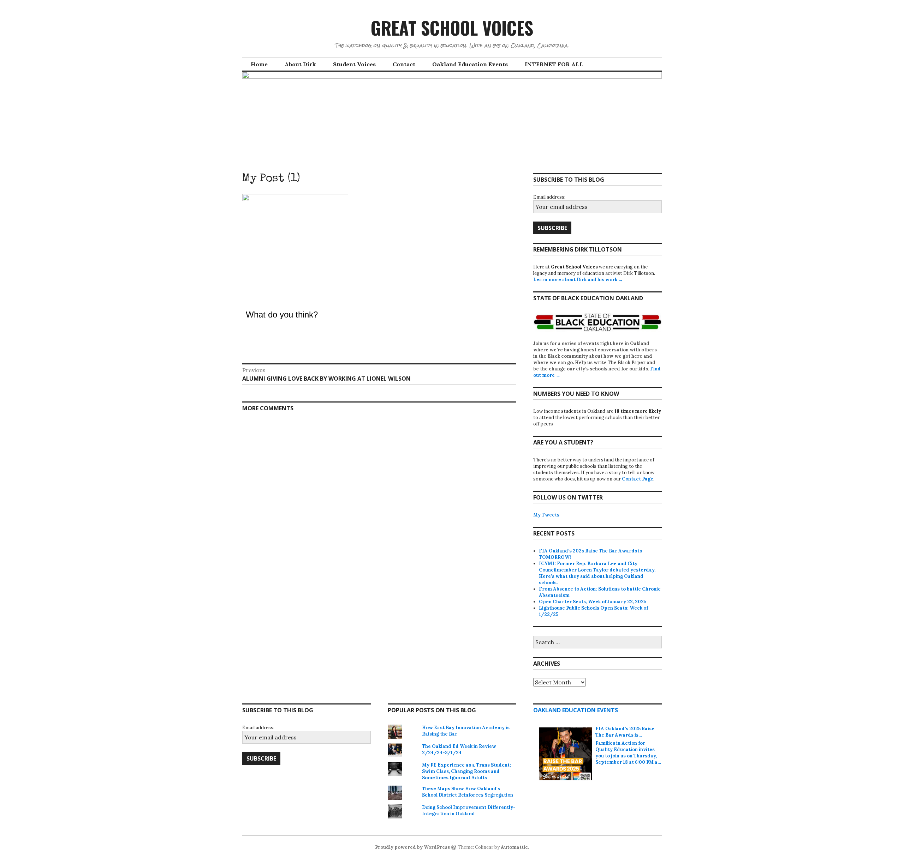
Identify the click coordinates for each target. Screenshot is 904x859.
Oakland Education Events (470, 64)
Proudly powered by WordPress (412, 847)
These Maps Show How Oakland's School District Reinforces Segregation (467, 792)
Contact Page (637, 479)
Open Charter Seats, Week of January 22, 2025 (592, 602)
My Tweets (546, 515)
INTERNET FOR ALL (554, 64)
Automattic (514, 847)
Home (259, 64)
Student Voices (354, 64)
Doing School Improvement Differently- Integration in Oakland (469, 810)
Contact (404, 64)
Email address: (549, 197)
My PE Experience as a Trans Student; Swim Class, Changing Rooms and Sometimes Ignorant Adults (466, 771)
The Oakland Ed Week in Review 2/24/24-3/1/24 (459, 749)
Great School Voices (452, 27)
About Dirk (300, 64)
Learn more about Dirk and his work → (578, 280)
